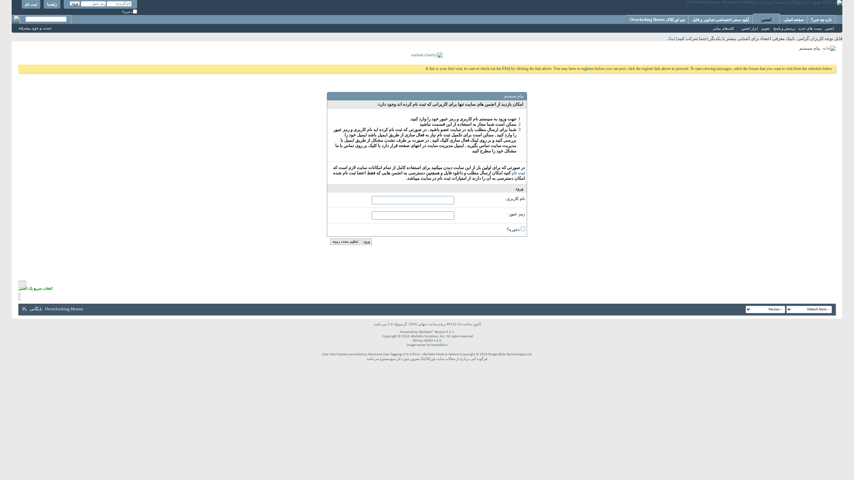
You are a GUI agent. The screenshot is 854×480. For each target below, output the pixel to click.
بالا (24, 308)
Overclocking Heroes (64, 308)
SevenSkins (439, 345)
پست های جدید (810, 28)
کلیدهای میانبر (723, 28)
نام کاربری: (515, 198)
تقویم (766, 28)
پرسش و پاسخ (784, 28)
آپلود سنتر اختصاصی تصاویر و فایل (720, 19)
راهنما (52, 4)
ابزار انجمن (749, 28)
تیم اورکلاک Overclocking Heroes (657, 19)
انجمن (766, 19)
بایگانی (36, 308)
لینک (671, 38)
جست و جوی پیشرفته (35, 28)
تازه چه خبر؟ (821, 19)
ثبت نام (31, 4)
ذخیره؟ (127, 12)
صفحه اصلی (794, 19)
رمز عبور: (516, 213)
